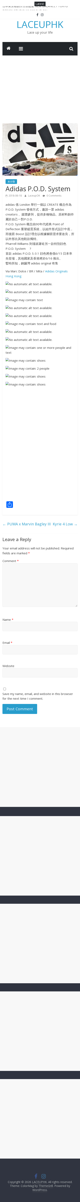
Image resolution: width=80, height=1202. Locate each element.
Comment (10, 561)
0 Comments (53, 195)
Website (8, 666)
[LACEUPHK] (8, 48)
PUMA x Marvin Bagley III (26, 523)
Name (7, 620)
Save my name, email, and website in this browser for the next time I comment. (37, 696)
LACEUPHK (40, 24)
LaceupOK (34, 195)
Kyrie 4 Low (65, 523)
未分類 (11, 181)
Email (7, 643)
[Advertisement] (40, 86)
